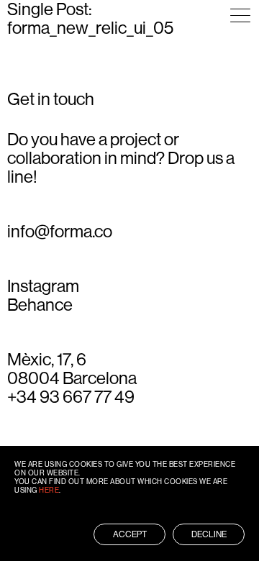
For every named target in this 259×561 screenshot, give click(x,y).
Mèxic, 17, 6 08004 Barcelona (72, 369)
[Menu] (239, 15)
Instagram (43, 286)
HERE (49, 490)
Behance (40, 305)
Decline (209, 534)
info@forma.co (59, 231)
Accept (130, 534)
